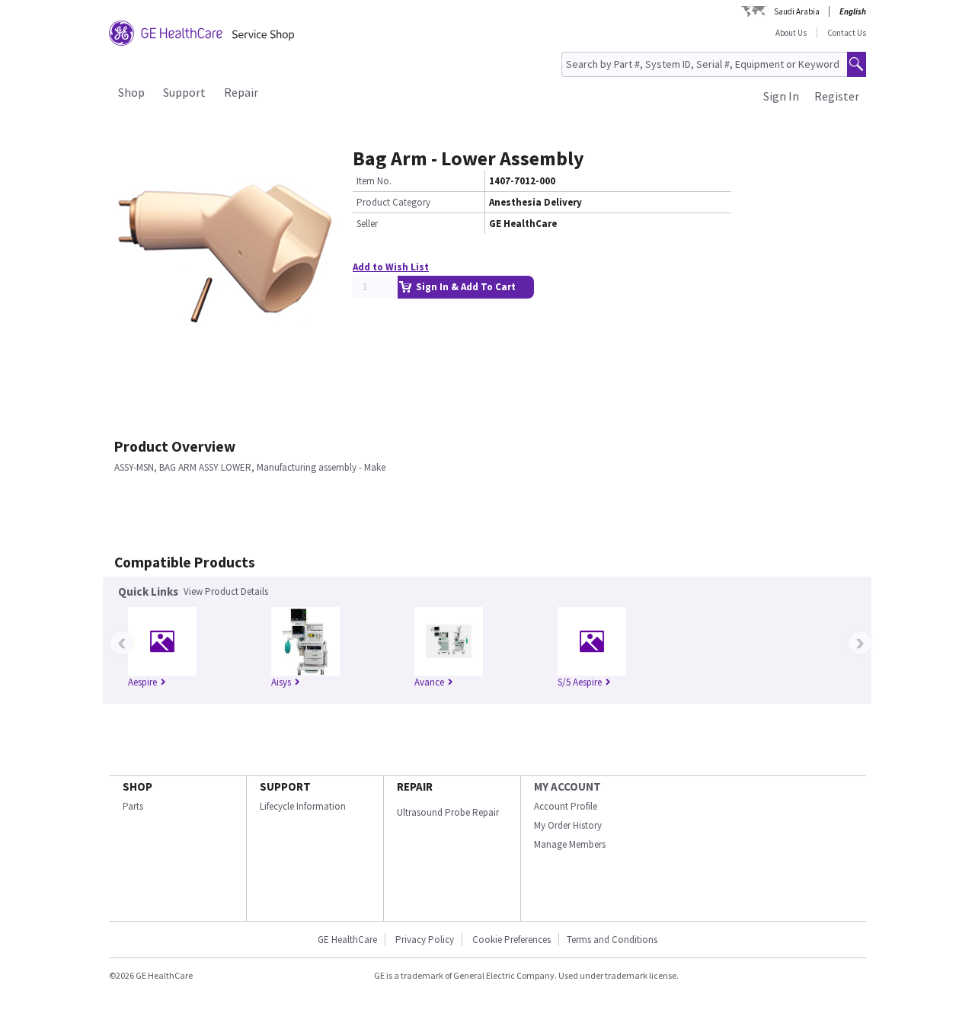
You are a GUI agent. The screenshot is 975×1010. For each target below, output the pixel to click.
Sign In (781, 96)
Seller (367, 223)
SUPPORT (285, 786)
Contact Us (846, 32)
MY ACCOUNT (567, 786)
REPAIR (415, 786)
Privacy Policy (423, 939)
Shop (131, 92)
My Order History (568, 825)
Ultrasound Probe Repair (448, 812)
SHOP (137, 786)
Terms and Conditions (612, 939)
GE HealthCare (347, 939)
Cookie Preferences (511, 939)
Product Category (393, 202)
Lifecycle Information (303, 806)
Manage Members (570, 844)
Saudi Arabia (797, 11)
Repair (241, 92)
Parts (133, 806)
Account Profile (565, 806)
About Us (791, 32)
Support (184, 92)
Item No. (374, 180)
